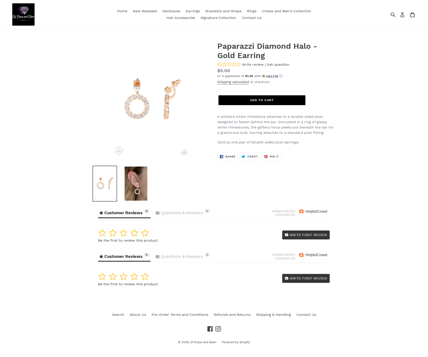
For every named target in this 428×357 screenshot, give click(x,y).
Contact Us (306, 314)
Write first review (307, 235)
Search (118, 314)
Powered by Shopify (236, 342)
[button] (276, 76)
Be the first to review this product (128, 240)
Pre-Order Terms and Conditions (180, 314)
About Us (138, 314)
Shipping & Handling (273, 314)
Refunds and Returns (232, 314)
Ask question (278, 64)
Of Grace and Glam (203, 342)
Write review (253, 64)
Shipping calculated (233, 82)
